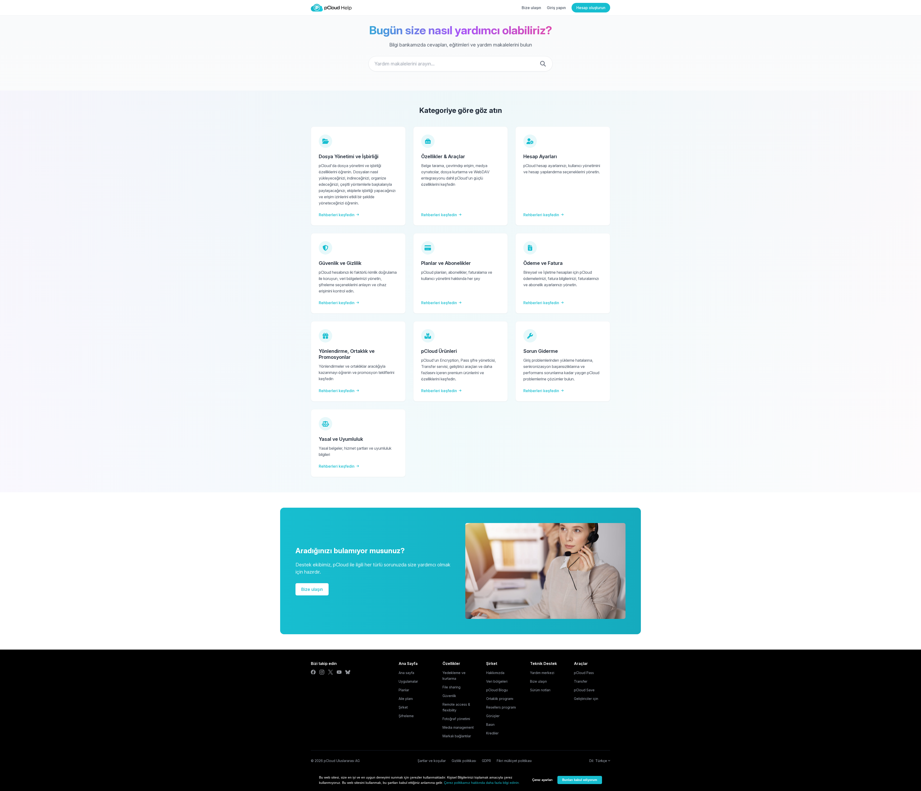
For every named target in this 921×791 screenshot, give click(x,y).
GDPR (486, 761)
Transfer (580, 681)
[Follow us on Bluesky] (347, 672)
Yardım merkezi (542, 673)
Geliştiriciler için (586, 699)
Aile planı (406, 699)
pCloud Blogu (497, 690)
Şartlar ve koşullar (432, 761)
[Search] (543, 64)
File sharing (451, 687)
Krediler (492, 733)
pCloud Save (584, 690)
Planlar (404, 690)
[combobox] (460, 63)
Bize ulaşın (531, 7)
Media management (458, 727)
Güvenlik (449, 696)
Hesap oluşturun (590, 7)
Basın (490, 724)
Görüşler (493, 716)
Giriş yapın (556, 7)
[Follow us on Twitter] (330, 672)
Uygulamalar (408, 681)
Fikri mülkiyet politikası (514, 761)
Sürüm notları (540, 690)
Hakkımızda (495, 673)
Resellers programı (501, 707)
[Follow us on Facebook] (313, 672)
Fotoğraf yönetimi (456, 719)
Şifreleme (406, 716)
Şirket (403, 707)
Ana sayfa (406, 673)
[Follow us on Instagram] (321, 672)
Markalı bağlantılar (457, 736)
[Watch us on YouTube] (339, 672)
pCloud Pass (584, 673)
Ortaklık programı (499, 699)
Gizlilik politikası (464, 761)
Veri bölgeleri (497, 681)
